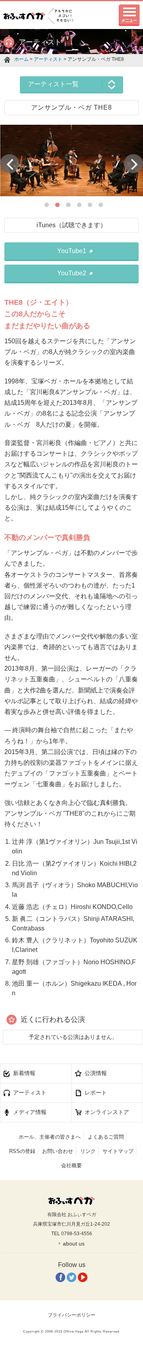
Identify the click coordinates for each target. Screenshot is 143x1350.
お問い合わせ (57, 1151)
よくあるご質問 (106, 1137)
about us (74, 1243)
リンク (88, 1151)
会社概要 (71, 1165)
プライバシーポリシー (71, 1315)
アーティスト (48, 59)
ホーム (21, 59)
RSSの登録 (22, 1151)
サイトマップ (117, 1151)
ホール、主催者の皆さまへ (50, 1137)
